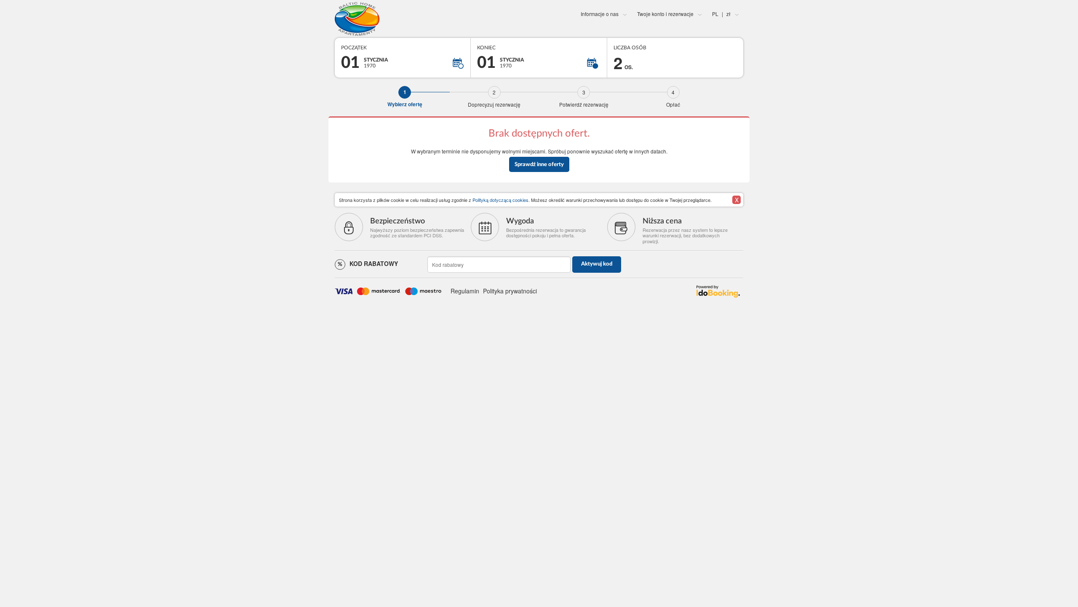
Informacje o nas (600, 13)
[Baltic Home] (403, 19)
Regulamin (465, 291)
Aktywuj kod (596, 264)
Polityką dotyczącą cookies (500, 199)
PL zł (721, 13)
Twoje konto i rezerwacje (665, 13)
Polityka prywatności (510, 291)
